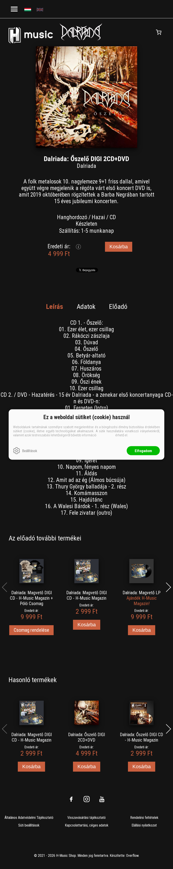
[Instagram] (86, 799)
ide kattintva (106, 435)
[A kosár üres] (158, 32)
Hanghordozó (72, 217)
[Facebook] (71, 799)
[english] (40, 9)
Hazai (98, 217)
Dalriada (86, 166)
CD (112, 217)
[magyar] (28, 9)
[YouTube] (102, 799)
